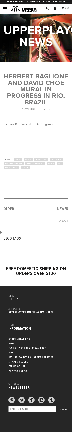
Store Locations (19, 339)
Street (25, 167)
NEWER (63, 209)
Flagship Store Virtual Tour (27, 348)
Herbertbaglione (35, 163)
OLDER (9, 209)
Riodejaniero (11, 167)
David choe (41, 159)
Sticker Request (19, 361)
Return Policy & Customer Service (30, 357)
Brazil (28, 159)
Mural (51, 163)
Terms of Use (16, 366)
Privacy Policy (17, 370)
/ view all (63, 221)
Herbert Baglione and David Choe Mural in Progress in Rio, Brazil (36, 89)
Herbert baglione (13, 163)
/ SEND (64, 409)
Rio (59, 163)
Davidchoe (56, 159)
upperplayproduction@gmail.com (30, 312)
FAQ (10, 352)
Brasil (18, 159)
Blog (11, 343)
